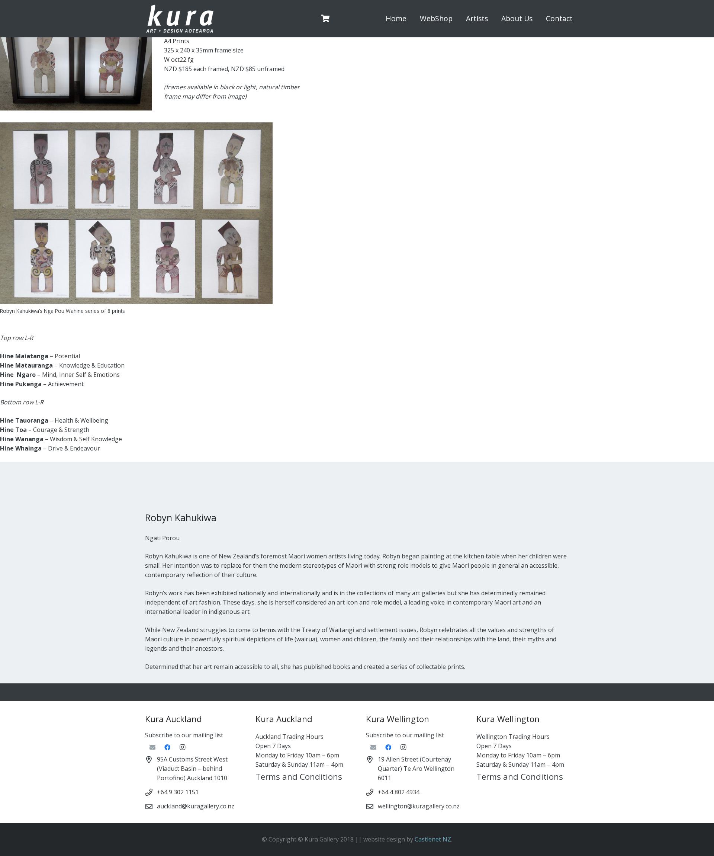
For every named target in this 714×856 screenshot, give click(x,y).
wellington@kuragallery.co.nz (419, 806)
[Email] (152, 747)
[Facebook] (167, 747)
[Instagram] (182, 747)
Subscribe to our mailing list (184, 735)
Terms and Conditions (298, 776)
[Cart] (326, 18)
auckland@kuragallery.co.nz (195, 806)
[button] (457, 18)
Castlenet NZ (433, 839)
